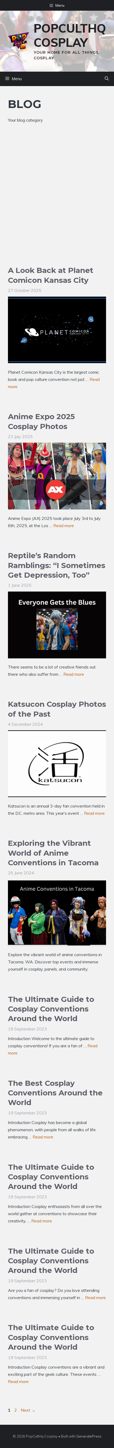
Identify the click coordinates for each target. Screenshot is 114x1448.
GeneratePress (89, 1436)
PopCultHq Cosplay (70, 35)
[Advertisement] (57, 205)
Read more (63, 525)
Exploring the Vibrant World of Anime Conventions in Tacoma (53, 853)
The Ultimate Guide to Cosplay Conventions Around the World (51, 1009)
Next (28, 1410)
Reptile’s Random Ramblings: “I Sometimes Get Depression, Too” (56, 565)
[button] (106, 79)
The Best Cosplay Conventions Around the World (55, 1093)
